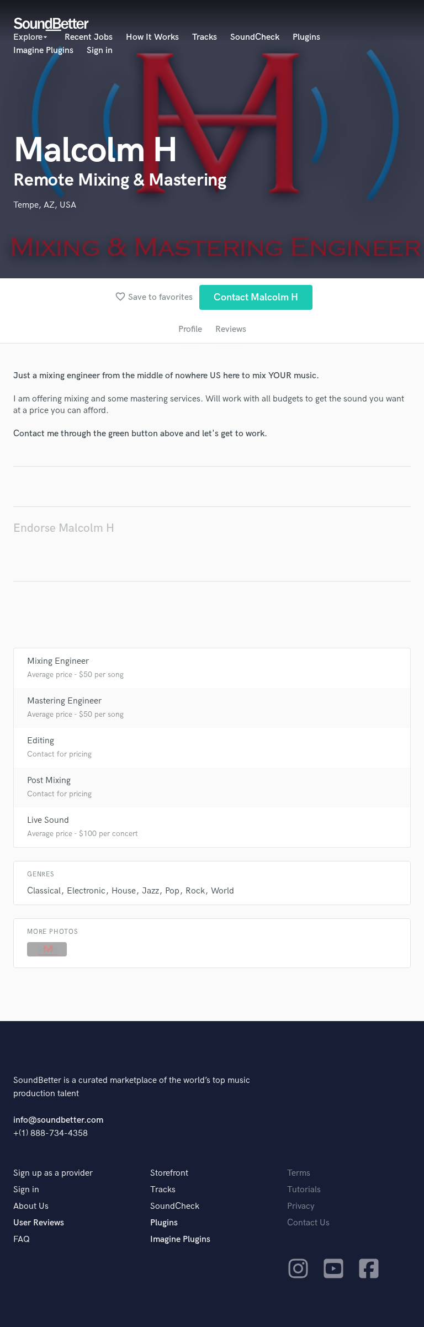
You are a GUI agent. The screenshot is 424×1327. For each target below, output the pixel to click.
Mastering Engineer (64, 701)
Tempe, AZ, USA (44, 205)
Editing (40, 741)
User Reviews (38, 1223)
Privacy (301, 1206)
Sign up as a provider (53, 1173)
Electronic (86, 891)
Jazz (150, 891)
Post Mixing (49, 780)
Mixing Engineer (58, 661)
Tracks (204, 37)
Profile (190, 329)
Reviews (230, 329)
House (124, 891)
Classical (44, 891)
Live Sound (48, 820)
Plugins (306, 37)
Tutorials (304, 1190)
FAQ (21, 1239)
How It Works (152, 37)
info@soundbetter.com (58, 1120)
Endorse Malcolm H (63, 528)
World (222, 891)
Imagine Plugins (43, 50)
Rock (195, 891)
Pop (172, 891)
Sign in (100, 50)
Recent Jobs (89, 37)
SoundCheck (254, 37)
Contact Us (308, 1223)
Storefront (169, 1173)
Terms (298, 1173)
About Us (31, 1206)
